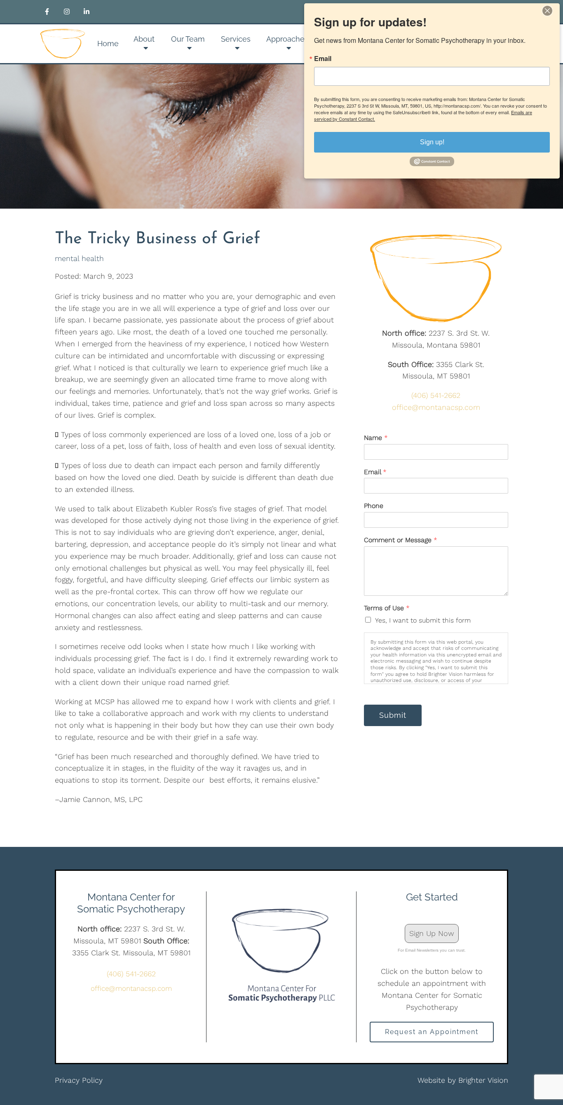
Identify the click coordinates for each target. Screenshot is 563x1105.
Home (108, 43)
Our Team (188, 39)
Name (376, 438)
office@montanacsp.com (436, 407)
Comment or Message (400, 540)
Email (375, 472)
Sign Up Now (431, 933)
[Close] (552, 11)
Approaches (287, 39)
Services (236, 39)
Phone (373, 506)
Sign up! (432, 142)
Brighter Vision (483, 1080)
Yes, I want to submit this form (423, 620)
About (144, 39)
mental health (79, 258)
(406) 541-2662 (435, 395)
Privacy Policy (79, 1080)
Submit (392, 715)
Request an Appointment (432, 1032)
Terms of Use (387, 608)
